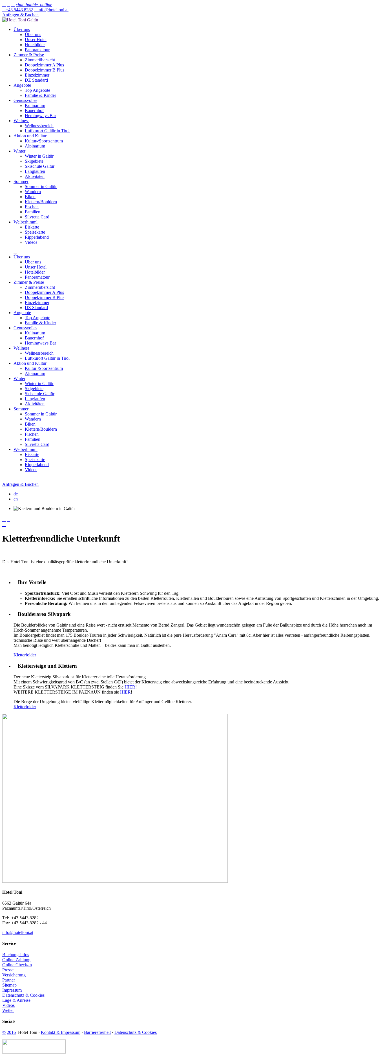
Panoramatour (37, 49)
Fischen (32, 206)
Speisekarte (35, 232)
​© (4, 1032)
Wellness (21, 120)
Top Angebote (37, 90)
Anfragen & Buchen (20, 14)
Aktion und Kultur (30, 135)
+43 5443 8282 (17, 9)
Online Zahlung (16, 959)
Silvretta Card (37, 216)
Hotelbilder (35, 44)
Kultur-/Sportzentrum (44, 140)
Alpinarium (35, 146)
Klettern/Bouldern (41, 201)
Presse (8, 969)
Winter (19, 151)
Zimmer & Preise (29, 54)
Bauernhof (34, 110)
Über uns (22, 29)
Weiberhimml (25, 222)
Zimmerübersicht (40, 59)
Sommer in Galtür (41, 186)
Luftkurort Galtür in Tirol (47, 130)
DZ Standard (36, 80)
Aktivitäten (35, 176)
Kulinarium (35, 105)
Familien (32, 211)
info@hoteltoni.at (51, 9)
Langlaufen (35, 171)
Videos (31, 242)
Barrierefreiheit (97, 1032)
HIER (130, 687)
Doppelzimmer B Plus (44, 70)
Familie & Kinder (40, 95)
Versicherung (14, 974)
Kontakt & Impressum (60, 1032)
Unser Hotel (36, 39)
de (16, 493)
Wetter (8, 1010)
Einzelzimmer (37, 75)
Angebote (22, 85)
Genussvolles (25, 100)
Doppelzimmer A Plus (44, 64)
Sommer (21, 181)
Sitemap (9, 985)
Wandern (33, 191)
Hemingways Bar (40, 115)
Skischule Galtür (39, 166)
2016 (11, 1032)
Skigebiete (34, 161)
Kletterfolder (25, 654)
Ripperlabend (37, 237)
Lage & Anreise (16, 1000)
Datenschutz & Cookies (23, 995)
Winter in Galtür (39, 156)
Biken (30, 196)
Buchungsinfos (15, 954)
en (16, 499)
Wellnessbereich (39, 125)
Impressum (12, 990)
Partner (8, 980)
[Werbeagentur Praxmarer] (34, 1052)
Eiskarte (32, 227)
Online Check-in (17, 964)
